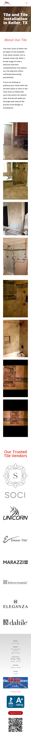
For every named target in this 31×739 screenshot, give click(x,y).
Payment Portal (15, 713)
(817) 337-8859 (15, 643)
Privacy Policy (15, 692)
